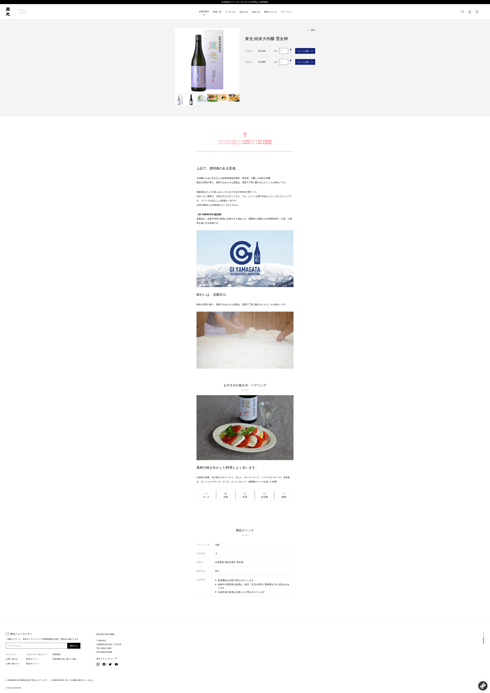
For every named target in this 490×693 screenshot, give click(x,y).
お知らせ (256, 12)
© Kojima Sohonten (13, 687)
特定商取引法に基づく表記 (64, 658)
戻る (313, 29)
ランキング (230, 12)
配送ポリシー (32, 663)
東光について (270, 12)
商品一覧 (217, 12)
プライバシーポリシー (36, 654)
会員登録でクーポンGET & (245, 2)
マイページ (286, 12)
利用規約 (57, 654)
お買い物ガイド (13, 663)
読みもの (244, 12)
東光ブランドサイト (105, 658)
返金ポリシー (32, 658)
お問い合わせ (12, 658)
